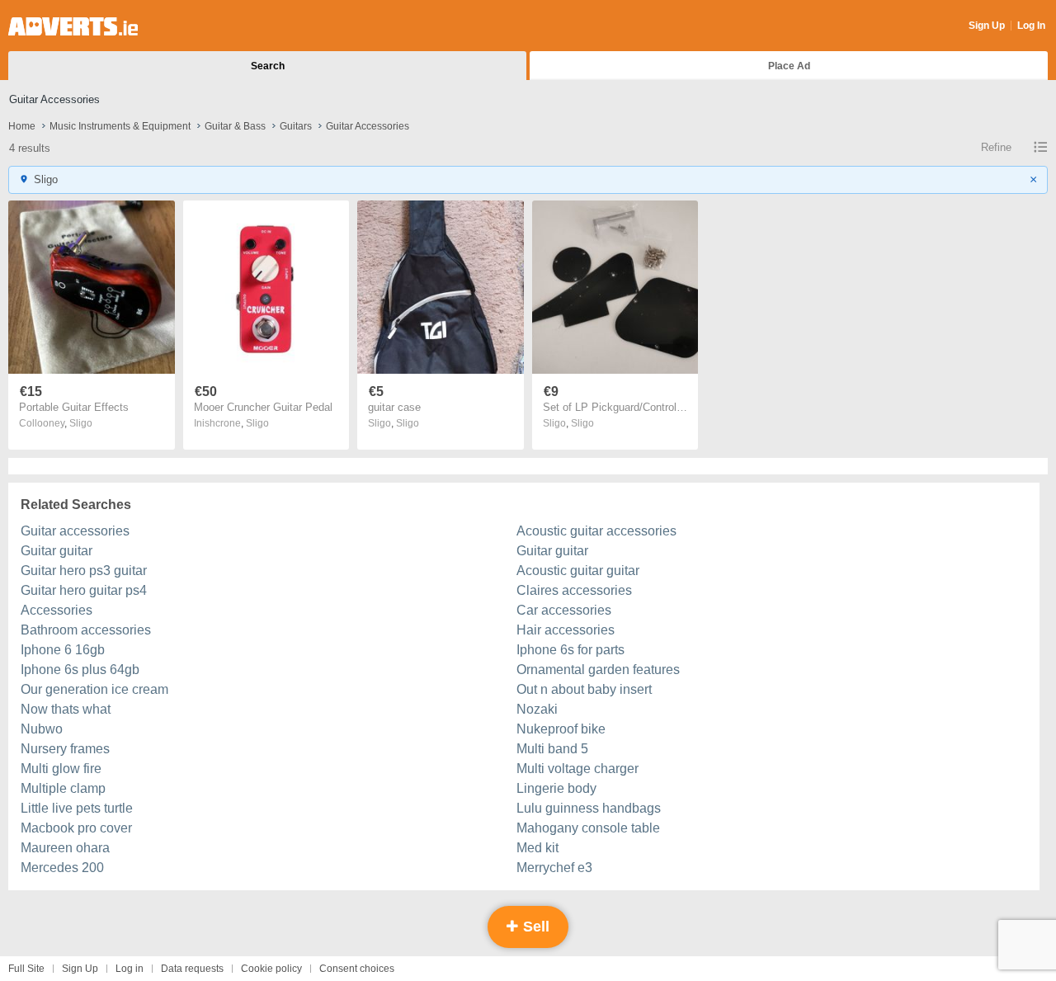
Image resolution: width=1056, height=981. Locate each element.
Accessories (56, 610)
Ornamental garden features (598, 670)
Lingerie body (556, 788)
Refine (996, 147)
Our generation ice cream (94, 689)
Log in (130, 968)
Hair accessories (565, 630)
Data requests (192, 968)
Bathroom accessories (86, 630)
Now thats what (66, 709)
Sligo (80, 423)
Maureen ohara (65, 848)
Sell (534, 926)
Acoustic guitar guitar (577, 571)
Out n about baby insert (584, 689)
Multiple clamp (63, 788)
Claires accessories (574, 590)
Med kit (537, 848)
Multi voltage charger (577, 769)
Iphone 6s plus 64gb (80, 670)
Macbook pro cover (76, 828)
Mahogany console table (588, 828)
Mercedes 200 (62, 868)
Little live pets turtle (77, 808)
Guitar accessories (75, 531)
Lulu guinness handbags (588, 808)
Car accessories (563, 610)
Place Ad (789, 66)
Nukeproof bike (561, 729)
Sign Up (987, 25)
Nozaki (537, 709)
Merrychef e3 (554, 868)
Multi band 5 (552, 749)
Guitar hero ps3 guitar (84, 571)
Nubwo (42, 729)
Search (268, 66)
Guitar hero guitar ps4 (84, 590)
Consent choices (356, 968)
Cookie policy (271, 968)
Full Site (26, 968)
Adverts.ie (73, 26)
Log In (1031, 25)
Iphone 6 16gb (63, 650)
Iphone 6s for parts (570, 650)
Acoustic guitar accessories (596, 531)
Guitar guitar (56, 551)
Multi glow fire (61, 769)
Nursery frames (65, 749)
